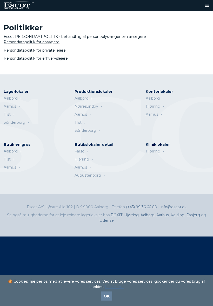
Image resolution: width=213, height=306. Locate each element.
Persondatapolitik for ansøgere (31, 42)
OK (107, 296)
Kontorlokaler (159, 91)
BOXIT (116, 215)
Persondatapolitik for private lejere (35, 50)
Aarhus (10, 106)
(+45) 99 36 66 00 (142, 207)
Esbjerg (193, 215)
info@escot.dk (174, 207)
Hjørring (153, 106)
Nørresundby (86, 106)
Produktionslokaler (93, 91)
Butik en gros (17, 144)
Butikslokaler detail (94, 144)
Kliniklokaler (158, 144)
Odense (106, 220)
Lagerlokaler (16, 91)
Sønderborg (14, 122)
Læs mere (114, 286)
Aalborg (11, 98)
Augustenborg (88, 175)
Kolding (177, 215)
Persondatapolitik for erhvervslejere (36, 58)
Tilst (7, 114)
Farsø (79, 151)
